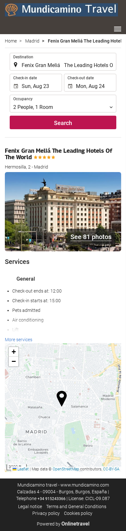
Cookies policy (78, 513)
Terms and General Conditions (76, 506)
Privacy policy (46, 513)
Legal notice (30, 506)
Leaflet (22, 469)
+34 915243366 (51, 499)
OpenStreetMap (66, 469)
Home (11, 40)
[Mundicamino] (61, 9)
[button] (117, 29)
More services (18, 339)
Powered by (63, 523)
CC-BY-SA (111, 469)
